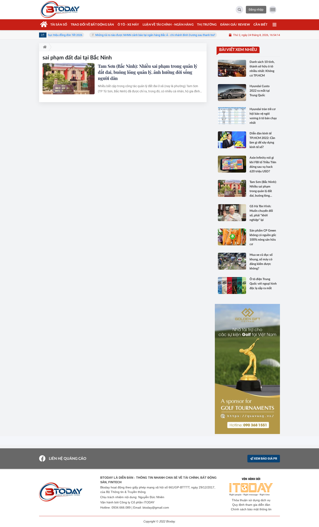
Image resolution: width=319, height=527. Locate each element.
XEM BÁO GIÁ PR (265, 458)
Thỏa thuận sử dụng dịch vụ (251, 500)
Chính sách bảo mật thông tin (251, 509)
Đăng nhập (256, 9)
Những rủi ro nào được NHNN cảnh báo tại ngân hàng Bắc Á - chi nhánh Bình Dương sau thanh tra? (144, 35)
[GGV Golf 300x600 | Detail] (247, 369)
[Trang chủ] (44, 47)
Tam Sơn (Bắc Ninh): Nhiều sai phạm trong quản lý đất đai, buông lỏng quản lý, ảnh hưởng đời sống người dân (147, 72)
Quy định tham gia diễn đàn (251, 504)
